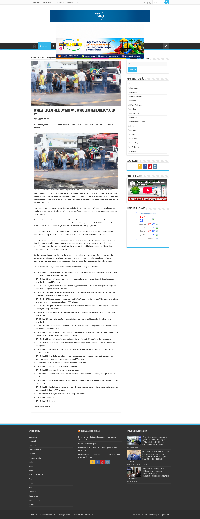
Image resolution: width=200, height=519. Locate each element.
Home (34, 46)
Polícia (133, 126)
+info (156, 238)
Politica (58, 46)
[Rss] (142, 2)
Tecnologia (134, 143)
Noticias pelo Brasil (90, 431)
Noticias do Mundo (137, 122)
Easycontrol (164, 515)
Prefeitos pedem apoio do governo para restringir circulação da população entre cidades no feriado (154, 441)
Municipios (71, 46)
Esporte (115, 46)
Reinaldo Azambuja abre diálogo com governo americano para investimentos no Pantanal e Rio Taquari (148, 473)
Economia (134, 88)
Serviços (133, 139)
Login (136, 46)
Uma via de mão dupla (87, 444)
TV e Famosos (135, 147)
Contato (128, 46)
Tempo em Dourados (147, 214)
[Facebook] (145, 2)
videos (133, 151)
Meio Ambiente (100, 46)
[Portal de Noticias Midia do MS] (100, 15)
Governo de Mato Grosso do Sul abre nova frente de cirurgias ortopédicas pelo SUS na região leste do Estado (148, 456)
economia (134, 84)
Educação (134, 92)
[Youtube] (147, 2)
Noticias (45, 46)
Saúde (132, 134)
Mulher (84, 46)
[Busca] (167, 2)
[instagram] (150, 2)
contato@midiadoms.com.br (68, 2)
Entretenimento (136, 96)
